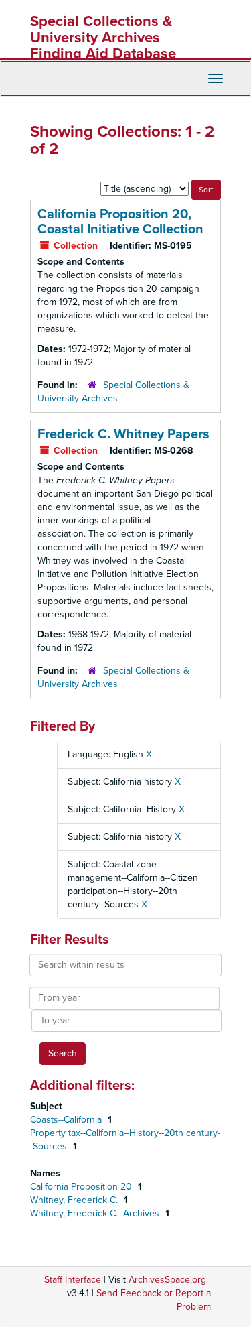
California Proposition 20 (82, 1186)
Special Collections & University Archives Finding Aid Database (103, 37)
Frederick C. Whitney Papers (123, 434)
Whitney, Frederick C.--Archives (96, 1213)
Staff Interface (72, 1279)
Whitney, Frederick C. (75, 1200)
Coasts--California (67, 1119)
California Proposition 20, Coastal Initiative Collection (120, 221)
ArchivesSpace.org (167, 1279)
